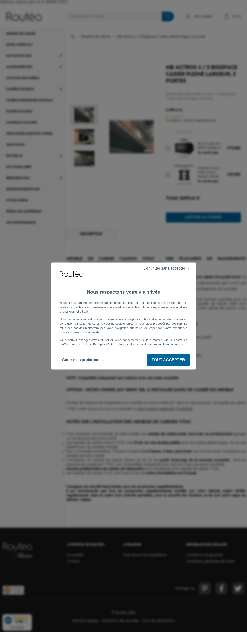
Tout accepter (168, 360)
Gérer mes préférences (83, 360)
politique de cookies (171, 344)
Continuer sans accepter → (166, 268)
